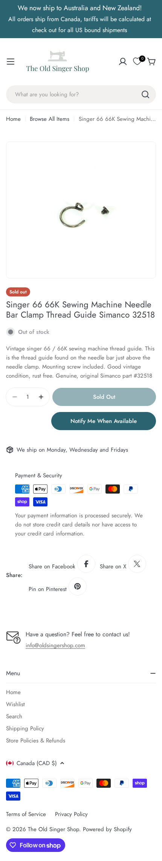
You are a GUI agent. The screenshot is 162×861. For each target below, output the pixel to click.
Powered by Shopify (107, 829)
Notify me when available (103, 421)
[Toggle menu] (10, 61)
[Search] (145, 94)
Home (13, 119)
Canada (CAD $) (37, 763)
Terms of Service (26, 814)
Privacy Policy (71, 814)
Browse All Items (49, 119)
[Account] (122, 61)
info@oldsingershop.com (55, 645)
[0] (137, 61)
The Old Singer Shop (53, 829)
